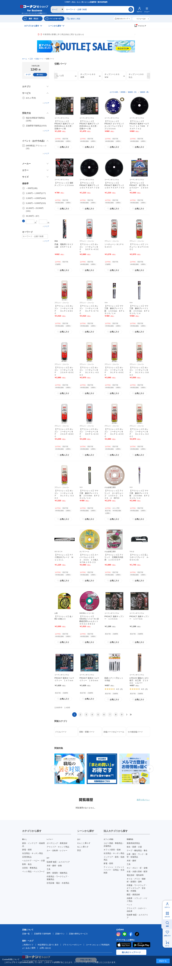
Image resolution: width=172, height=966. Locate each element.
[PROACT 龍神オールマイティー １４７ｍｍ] (64, 663)
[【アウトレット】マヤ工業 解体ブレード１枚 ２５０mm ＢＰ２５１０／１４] (139, 290)
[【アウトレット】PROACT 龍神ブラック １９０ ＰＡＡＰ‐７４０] (114, 167)
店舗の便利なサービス (78, 934)
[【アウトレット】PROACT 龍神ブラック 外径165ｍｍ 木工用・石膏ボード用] (89, 106)
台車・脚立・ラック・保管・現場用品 (137, 855)
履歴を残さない (143, 800)
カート (167, 945)
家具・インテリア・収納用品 (33, 844)
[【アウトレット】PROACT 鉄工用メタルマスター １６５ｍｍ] (139, 167)
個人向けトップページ (131, 952)
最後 (130, 714)
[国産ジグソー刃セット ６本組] (114, 663)
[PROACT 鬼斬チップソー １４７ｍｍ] (139, 601)
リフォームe (140, 19)
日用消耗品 (27, 857)
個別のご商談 (75, 19)
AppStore (123, 944)
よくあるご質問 (28, 948)
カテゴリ (167, 916)
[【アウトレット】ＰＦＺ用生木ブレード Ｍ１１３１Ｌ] (64, 539)
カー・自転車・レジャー (57, 850)
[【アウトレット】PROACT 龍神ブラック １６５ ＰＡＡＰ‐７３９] (89, 167)
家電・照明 (27, 850)
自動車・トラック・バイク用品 (137, 899)
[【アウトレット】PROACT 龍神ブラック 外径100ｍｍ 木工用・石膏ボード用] (64, 106)
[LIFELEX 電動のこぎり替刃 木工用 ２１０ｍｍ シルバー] (139, 663)
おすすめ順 (114, 92)
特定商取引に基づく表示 (48, 945)
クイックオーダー (55, 19)
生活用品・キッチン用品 (32, 853)
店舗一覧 (26, 934)
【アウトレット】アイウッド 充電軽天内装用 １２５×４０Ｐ (113, 557)
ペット (129, 905)
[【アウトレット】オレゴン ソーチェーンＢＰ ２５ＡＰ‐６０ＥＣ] (64, 352)
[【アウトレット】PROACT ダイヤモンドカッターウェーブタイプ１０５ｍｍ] (114, 106)
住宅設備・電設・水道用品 (58, 883)
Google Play (141, 944)
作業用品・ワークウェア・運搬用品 (58, 877)
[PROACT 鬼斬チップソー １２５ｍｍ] (114, 601)
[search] (131, 9)
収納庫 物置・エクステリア (58, 862)
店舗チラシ (60, 934)
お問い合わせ (45, 948)
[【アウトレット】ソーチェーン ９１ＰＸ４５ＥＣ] (139, 229)
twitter (137, 934)
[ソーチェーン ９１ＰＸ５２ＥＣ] (114, 229)
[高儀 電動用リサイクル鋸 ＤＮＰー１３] (64, 229)
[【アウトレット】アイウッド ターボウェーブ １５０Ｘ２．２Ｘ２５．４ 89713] (114, 475)
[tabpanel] (69, 769)
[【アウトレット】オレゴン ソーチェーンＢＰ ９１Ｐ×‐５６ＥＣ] (64, 290)
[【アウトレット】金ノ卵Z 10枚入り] (64, 601)
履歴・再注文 (33, 19)
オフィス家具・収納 (112, 850)
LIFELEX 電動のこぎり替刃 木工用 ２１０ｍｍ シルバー (139, 680)
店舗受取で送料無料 (42, 934)
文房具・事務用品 (29, 868)
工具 (48, 869)
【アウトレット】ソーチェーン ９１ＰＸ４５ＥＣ (139, 246)
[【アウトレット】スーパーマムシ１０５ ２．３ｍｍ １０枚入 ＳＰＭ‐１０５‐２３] (89, 539)
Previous (55, 75)
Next (149, 75)
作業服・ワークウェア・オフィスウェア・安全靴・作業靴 (137, 888)
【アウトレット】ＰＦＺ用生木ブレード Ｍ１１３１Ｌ (63, 557)
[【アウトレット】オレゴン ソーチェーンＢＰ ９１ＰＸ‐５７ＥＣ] (89, 290)
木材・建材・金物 (54, 865)
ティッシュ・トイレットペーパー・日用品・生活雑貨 (114, 870)
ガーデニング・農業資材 (57, 843)
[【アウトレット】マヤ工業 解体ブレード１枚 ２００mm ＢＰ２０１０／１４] (89, 475)
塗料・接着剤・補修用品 (57, 873)
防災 (79, 850)
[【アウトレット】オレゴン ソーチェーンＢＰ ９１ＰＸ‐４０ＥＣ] (114, 414)
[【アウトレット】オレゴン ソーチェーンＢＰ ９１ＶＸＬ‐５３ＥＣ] (64, 475)
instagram (118, 934)
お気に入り (167, 935)
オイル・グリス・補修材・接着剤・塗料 (136, 880)
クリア (28, 75)
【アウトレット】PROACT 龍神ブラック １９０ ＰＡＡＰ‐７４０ (115, 185)
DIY (78, 839)
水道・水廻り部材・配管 (137, 871)
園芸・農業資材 (133, 894)
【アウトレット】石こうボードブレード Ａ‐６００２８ (139, 557)
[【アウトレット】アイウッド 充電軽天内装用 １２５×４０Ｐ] (114, 539)
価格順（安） (133, 92)
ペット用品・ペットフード (33, 871)
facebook (131, 934)
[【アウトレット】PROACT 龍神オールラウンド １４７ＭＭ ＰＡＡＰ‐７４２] (139, 106)
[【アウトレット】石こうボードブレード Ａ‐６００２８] (139, 539)
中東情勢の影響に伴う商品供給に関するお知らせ (60, 34)
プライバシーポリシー (72, 945)
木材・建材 (131, 860)
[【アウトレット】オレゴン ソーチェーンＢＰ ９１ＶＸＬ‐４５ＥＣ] (89, 352)
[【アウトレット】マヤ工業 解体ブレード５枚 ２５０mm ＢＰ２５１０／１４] (139, 475)
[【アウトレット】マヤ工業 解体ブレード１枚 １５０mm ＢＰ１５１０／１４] (114, 290)
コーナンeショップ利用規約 (98, 945)
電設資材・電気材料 (135, 875)
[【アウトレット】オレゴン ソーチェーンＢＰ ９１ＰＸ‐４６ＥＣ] (114, 352)
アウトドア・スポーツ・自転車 (137, 909)
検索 (167, 926)
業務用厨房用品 (133, 843)
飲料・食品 (27, 864)
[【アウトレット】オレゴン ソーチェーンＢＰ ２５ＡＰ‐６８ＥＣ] (64, 414)
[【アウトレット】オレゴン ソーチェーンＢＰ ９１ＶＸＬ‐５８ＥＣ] (139, 352)
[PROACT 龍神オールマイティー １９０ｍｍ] (89, 663)
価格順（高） (145, 92)
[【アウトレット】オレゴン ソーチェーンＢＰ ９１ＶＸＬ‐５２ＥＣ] (139, 414)
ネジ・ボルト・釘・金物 (137, 868)
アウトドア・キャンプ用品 (58, 847)
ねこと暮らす (83, 847)
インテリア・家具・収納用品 (114, 858)
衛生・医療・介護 (134, 847)
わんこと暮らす (83, 843)
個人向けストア (122, 19)
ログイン (167, 907)
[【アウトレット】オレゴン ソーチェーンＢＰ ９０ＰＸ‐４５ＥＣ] (89, 229)
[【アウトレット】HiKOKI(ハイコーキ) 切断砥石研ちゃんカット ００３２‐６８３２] (89, 601)
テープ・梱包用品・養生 (137, 850)
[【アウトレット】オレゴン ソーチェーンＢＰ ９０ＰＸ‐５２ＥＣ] (89, 414)
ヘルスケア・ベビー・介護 (33, 860)
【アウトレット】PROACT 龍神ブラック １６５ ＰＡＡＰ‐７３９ (90, 185)
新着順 (123, 92)
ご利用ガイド (27, 945)
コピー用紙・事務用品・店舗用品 (114, 844)
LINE (124, 934)
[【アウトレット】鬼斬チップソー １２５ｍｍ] (64, 167)
